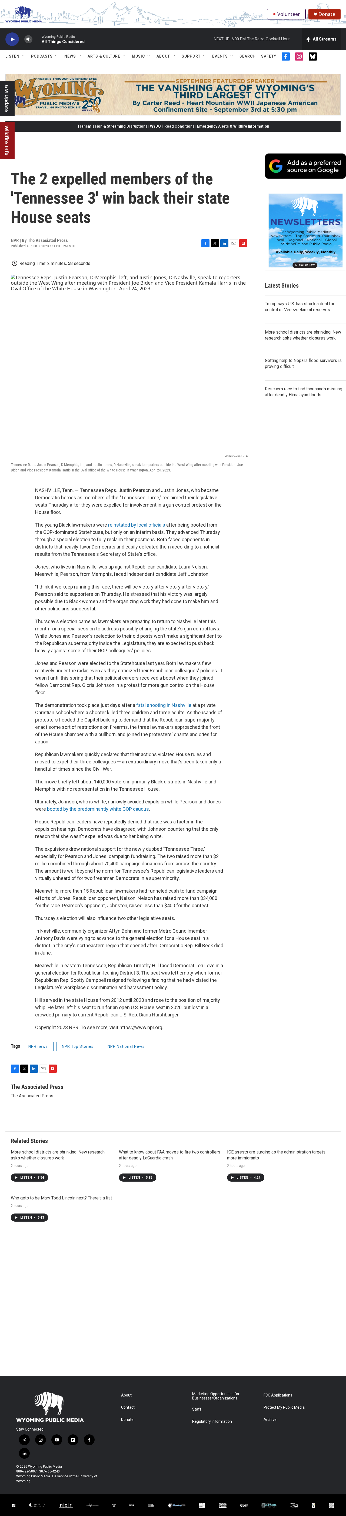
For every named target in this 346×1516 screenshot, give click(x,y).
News (70, 56)
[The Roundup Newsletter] (305, 230)
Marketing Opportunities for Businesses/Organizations (215, 1396)
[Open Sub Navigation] (23, 56)
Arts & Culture (104, 56)
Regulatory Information (212, 1421)
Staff (196, 1409)
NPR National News (126, 1046)
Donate (326, 14)
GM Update (7, 98)
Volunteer (288, 14)
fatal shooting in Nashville (163, 705)
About (163, 56)
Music (138, 56)
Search (247, 56)
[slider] (37, 39)
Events (220, 56)
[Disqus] (173, 1302)
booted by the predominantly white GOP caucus (98, 809)
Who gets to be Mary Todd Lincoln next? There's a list (61, 1198)
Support (191, 56)
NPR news (38, 1046)
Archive (270, 1420)
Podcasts (42, 56)
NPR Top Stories (78, 1046)
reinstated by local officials (136, 525)
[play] (12, 39)
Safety (268, 56)
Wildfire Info (7, 140)
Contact (128, 1407)
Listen (12, 56)
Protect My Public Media (284, 1407)
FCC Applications (278, 1395)
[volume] (28, 39)
